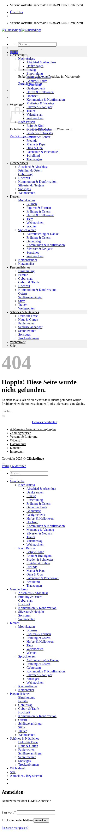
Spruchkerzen (27, 230)
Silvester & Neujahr (39, 107)
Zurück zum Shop (22, 136)
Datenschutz (18, 444)
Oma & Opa (34, 148)
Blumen (31, 204)
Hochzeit (32, 96)
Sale (13, 345)
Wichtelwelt (17, 342)
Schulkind (33, 155)
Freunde (31, 140)
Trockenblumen (28, 338)
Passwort (9, 812)
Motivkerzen (26, 200)
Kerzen (14, 196)
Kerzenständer (27, 260)
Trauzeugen (34, 159)
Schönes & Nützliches (24, 312)
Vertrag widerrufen (14, 466)
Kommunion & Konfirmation (45, 99)
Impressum (17, 451)
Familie (23, 275)
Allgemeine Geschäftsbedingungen (33, 429)
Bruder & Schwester (39, 133)
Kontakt (15, 448)
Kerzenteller (26, 263)
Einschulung (34, 73)
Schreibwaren (27, 330)
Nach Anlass (26, 485)
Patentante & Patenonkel (42, 152)
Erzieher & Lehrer (38, 137)
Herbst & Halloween (40, 92)
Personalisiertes (20, 267)
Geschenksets (19, 163)
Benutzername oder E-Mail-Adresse (26, 801)
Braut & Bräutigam (39, 129)
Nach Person (26, 122)
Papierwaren (26, 323)
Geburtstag (33, 84)
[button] (14, 52)
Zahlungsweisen (20, 433)
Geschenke (17, 55)
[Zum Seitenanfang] (3, 463)
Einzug (31, 496)
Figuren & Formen (38, 207)
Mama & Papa (35, 144)
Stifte (21, 301)
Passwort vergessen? (15, 827)
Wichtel (31, 226)
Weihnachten (34, 118)
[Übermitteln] (20, 49)
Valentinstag (34, 114)
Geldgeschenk (35, 88)
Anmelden (41, 820)
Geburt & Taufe (36, 81)
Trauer (30, 110)
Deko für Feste (28, 316)
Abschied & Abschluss (41, 62)
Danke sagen (34, 66)
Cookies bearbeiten (44, 422)
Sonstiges (24, 189)
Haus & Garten (28, 319)
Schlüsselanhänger (30, 297)
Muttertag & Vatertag (40, 103)
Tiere (29, 219)
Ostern (22, 293)
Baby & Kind (35, 125)
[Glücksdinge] (21, 30)
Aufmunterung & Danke (42, 234)
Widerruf (16, 440)
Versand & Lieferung (23, 436)
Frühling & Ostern (38, 77)
